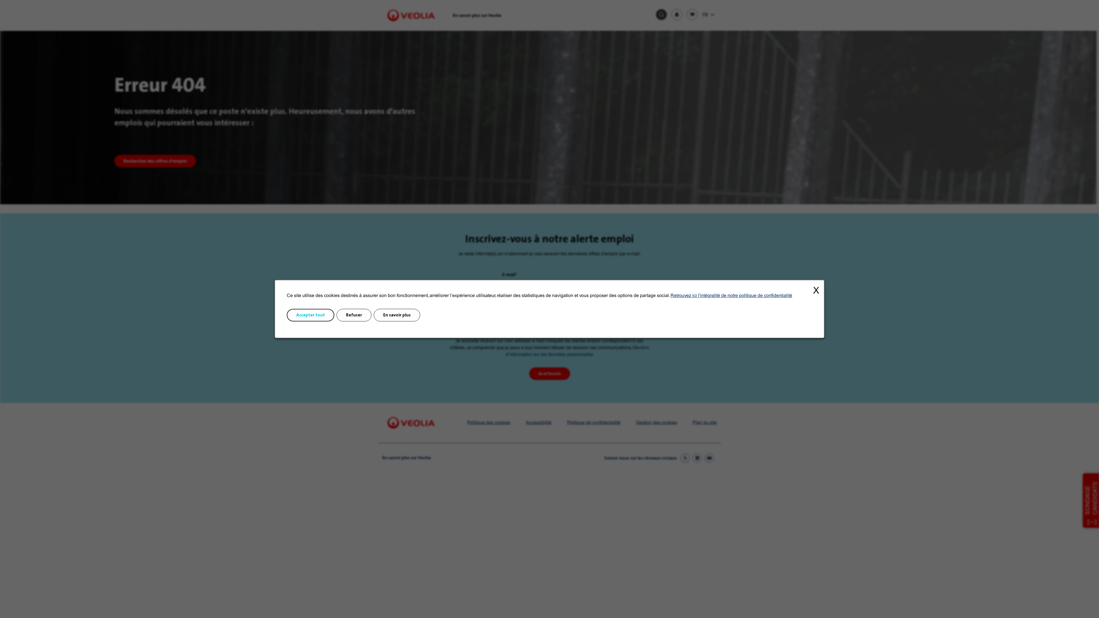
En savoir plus (397, 315)
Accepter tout (310, 315)
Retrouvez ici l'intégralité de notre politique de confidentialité (731, 296)
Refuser (354, 315)
